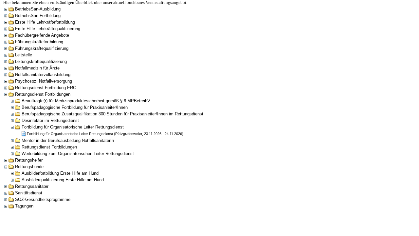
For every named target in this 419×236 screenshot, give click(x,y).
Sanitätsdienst (28, 192)
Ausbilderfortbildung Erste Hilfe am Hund (60, 173)
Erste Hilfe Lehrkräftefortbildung (45, 22)
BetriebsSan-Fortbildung (38, 15)
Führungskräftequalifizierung (41, 48)
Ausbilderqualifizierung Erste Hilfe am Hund (63, 179)
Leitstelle (23, 54)
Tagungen (24, 206)
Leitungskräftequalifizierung (41, 61)
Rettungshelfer (29, 160)
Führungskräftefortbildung (39, 41)
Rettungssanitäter (31, 186)
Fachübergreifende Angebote (42, 35)
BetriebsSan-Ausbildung (38, 9)
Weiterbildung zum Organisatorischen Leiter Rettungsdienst (78, 153)
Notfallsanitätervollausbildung (42, 74)
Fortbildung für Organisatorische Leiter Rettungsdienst (73, 127)
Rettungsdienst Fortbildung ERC (45, 87)
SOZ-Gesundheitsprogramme (42, 199)
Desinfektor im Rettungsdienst (50, 120)
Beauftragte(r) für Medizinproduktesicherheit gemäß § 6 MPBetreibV (86, 100)
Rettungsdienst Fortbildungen (42, 94)
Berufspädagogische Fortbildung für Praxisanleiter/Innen (75, 107)
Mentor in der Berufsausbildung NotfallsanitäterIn (68, 140)
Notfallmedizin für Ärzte (37, 68)
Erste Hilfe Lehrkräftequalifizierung (47, 28)
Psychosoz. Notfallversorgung (43, 81)
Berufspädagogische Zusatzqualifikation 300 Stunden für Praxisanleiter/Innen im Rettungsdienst (112, 113)
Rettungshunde (29, 166)
